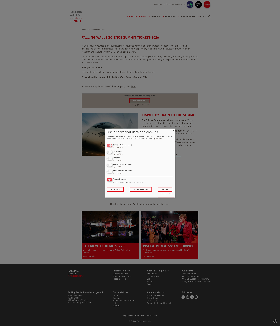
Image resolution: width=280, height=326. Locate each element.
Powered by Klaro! (166, 194)
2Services (118, 147)
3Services (118, 154)
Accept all (115, 189)
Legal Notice (157, 139)
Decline (165, 189)
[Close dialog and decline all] (173, 129)
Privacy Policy (134, 139)
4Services (118, 173)
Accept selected (141, 189)
